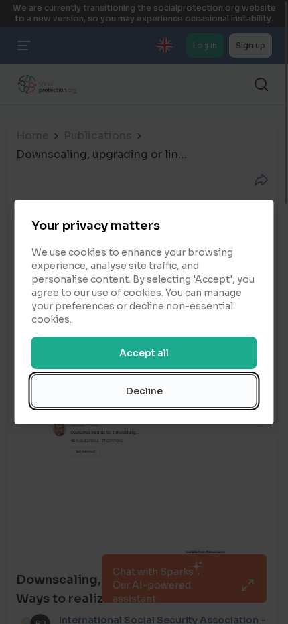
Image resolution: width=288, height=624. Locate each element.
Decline (144, 391)
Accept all (144, 353)
